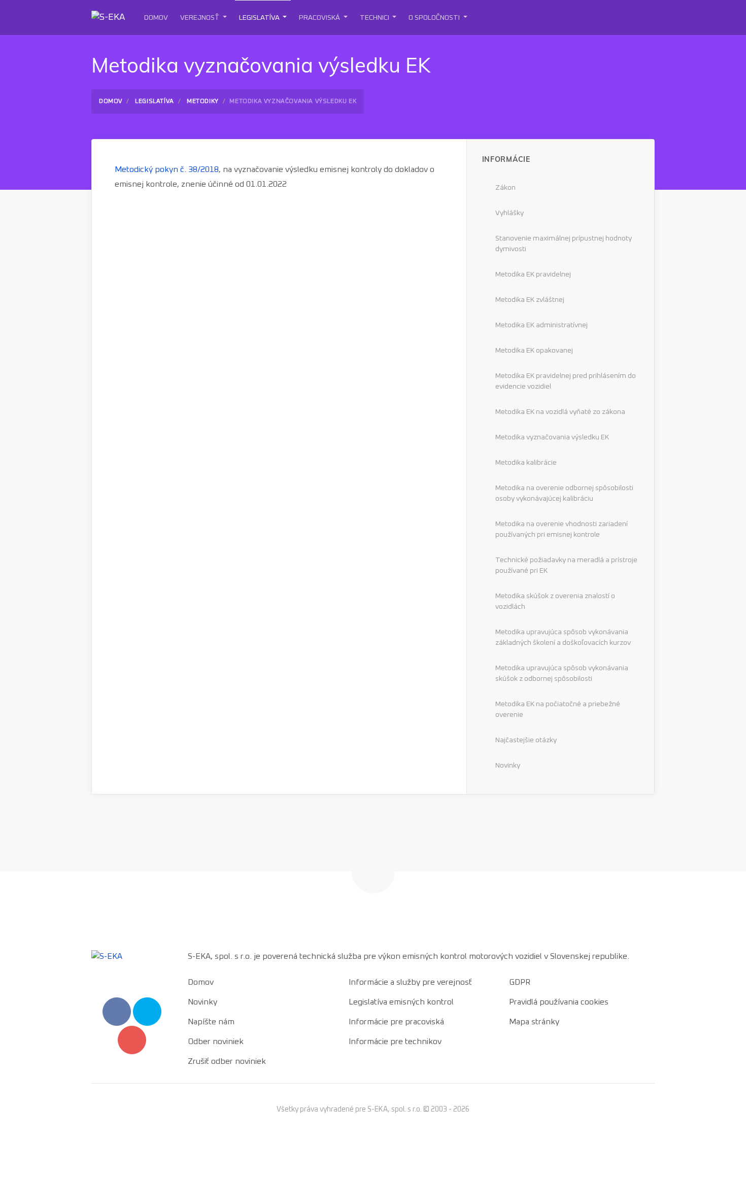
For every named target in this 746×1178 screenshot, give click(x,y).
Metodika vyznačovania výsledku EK (552, 437)
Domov (156, 17)
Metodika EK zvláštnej (529, 299)
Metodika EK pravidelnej (533, 274)
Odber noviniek (216, 1041)
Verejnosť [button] (200, 17)
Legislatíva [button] (260, 17)
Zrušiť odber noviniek (227, 1061)
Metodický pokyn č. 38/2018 (167, 169)
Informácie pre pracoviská (396, 1022)
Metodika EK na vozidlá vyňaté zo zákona (560, 411)
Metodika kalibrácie (526, 462)
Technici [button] (375, 17)
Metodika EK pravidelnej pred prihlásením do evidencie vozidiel (565, 381)
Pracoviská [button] (320, 17)
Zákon (505, 187)
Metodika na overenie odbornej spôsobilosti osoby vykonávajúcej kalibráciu (564, 493)
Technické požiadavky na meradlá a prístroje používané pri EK (566, 565)
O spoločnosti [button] (435, 17)
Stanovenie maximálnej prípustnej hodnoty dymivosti (563, 244)
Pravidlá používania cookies (558, 1002)
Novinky (507, 765)
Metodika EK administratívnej (541, 325)
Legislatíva (154, 101)
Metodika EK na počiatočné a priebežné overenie (557, 709)
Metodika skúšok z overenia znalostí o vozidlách (555, 601)
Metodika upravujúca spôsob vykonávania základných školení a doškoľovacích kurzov (563, 637)
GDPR (519, 982)
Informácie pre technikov (395, 1041)
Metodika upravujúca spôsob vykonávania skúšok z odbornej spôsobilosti (561, 673)
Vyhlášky (509, 213)
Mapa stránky (534, 1022)
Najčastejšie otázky (526, 740)
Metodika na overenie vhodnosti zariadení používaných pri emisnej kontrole (561, 529)
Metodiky (203, 101)
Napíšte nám (211, 1022)
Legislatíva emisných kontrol (401, 1002)
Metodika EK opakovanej (534, 350)
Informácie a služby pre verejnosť (410, 982)
